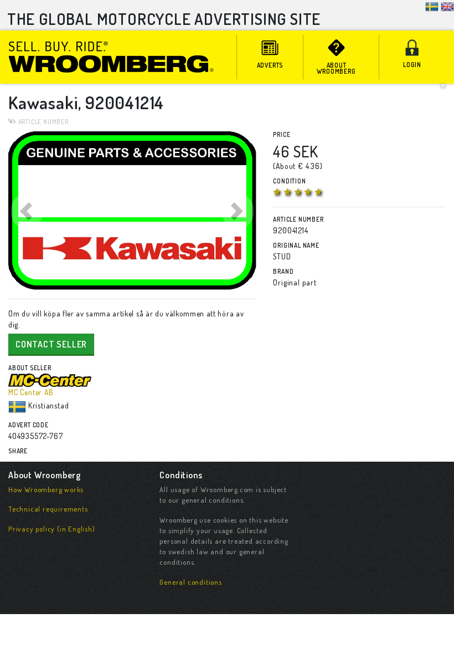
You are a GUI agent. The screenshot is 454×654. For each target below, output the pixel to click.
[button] (26, 210)
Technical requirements (48, 508)
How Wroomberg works (46, 489)
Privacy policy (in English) (51, 528)
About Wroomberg (336, 68)
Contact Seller (51, 344)
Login (412, 64)
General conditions (190, 582)
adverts (270, 65)
